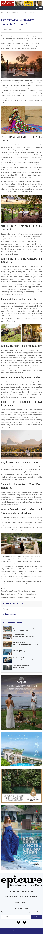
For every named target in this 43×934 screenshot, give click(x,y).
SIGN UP (36, 917)
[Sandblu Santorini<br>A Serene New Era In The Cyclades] (7, 636)
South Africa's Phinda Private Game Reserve (18, 591)
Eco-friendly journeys (9, 594)
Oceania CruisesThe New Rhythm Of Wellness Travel (24, 651)
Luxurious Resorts (8, 597)
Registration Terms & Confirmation (21, 897)
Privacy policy (21, 902)
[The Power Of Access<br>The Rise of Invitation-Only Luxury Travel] (7, 644)
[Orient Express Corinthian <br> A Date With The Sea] (7, 667)
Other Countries (9, 614)
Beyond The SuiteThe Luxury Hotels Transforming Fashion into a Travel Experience (25, 628)
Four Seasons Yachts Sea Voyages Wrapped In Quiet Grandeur (25, 658)
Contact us (27, 891)
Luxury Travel (30, 597)
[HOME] (2, 12)
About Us (14, 891)
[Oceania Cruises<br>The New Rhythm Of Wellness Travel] (7, 652)
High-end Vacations (27, 594)
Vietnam (6, 609)
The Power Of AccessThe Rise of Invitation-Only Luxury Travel (25, 643)
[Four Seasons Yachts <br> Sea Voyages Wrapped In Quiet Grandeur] (7, 660)
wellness (20, 597)
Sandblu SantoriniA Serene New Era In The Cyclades (23, 635)
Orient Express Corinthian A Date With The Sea (21, 666)
